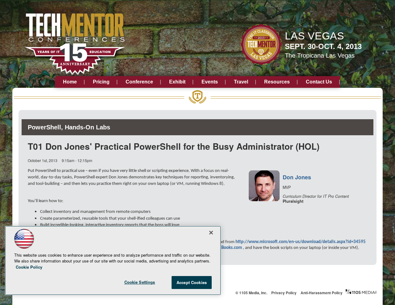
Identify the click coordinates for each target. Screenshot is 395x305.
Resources (277, 81)
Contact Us (319, 81)
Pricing (101, 81)
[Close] (211, 232)
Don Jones (297, 177)
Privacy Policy (284, 292)
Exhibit (177, 81)
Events (210, 81)
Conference (139, 81)
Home (70, 81)
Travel (241, 81)
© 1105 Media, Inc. (251, 292)
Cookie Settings (139, 282)
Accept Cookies (192, 282)
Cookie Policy (29, 267)
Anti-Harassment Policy (322, 292)
